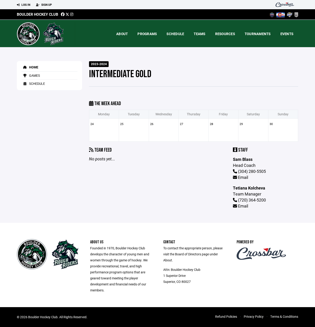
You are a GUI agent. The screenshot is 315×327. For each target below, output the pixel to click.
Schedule (175, 33)
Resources (225, 33)
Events (287, 33)
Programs (147, 33)
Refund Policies (226, 316)
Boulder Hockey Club (37, 14)
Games (34, 75)
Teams (199, 33)
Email (242, 177)
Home (33, 67)
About (122, 33)
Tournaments (258, 33)
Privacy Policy (254, 316)
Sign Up (46, 4)
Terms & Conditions (284, 316)
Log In (25, 4)
